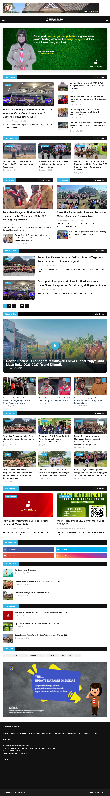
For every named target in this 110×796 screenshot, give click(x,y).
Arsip (97, 792)
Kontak (104, 792)
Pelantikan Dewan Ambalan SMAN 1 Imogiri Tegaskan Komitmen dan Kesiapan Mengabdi (70, 259)
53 (22, 305)
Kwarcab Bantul (23, 792)
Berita (6, 655)
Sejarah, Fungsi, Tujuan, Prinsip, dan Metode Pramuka (37, 581)
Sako (70, 655)
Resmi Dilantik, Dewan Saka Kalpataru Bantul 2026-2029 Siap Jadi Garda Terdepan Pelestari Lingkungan (33, 238)
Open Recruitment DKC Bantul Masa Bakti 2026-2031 (80, 522)
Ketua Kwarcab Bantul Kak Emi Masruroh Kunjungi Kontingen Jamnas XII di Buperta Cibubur (88, 99)
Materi (42, 655)
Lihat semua (99, 77)
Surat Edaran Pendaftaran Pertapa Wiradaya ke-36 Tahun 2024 (41, 635)
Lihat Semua (99, 314)
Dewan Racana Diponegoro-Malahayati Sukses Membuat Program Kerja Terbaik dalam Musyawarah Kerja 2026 (87, 440)
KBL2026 (23, 655)
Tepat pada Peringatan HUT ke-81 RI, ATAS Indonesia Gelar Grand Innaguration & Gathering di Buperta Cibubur (27, 113)
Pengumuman (52, 655)
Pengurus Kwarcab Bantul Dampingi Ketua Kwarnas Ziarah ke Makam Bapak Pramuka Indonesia (88, 125)
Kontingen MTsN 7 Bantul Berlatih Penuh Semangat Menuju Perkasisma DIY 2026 (53, 439)
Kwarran (33, 655)
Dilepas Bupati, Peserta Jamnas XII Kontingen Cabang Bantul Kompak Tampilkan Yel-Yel (84, 112)
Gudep (14, 655)
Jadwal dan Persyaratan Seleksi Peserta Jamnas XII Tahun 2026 (26, 522)
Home (90, 792)
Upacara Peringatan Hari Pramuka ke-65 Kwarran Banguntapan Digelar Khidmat (53, 164)
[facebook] (28, 549)
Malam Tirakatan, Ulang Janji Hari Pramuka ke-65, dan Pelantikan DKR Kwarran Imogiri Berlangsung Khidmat (90, 165)
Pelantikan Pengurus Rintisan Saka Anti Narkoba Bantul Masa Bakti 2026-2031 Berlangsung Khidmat (25, 216)
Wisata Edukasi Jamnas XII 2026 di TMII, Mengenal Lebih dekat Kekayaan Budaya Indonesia (87, 86)
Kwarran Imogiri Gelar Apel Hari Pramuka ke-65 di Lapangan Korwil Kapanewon (19, 164)
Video (77, 655)
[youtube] (28, 555)
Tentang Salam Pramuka (25, 570)
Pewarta (42, 266)
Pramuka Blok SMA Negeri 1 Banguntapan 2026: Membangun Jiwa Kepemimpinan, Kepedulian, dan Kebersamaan (17, 474)
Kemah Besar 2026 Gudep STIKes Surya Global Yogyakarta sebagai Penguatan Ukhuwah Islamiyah (53, 473)
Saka (63, 655)
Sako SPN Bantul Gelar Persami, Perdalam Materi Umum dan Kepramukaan (81, 214)
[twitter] (81, 549)
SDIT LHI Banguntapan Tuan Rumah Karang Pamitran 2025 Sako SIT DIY (87, 233)
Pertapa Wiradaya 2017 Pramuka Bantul (32, 592)
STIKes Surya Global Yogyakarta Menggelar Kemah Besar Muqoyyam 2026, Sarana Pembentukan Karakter (90, 473)
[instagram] (81, 555)
